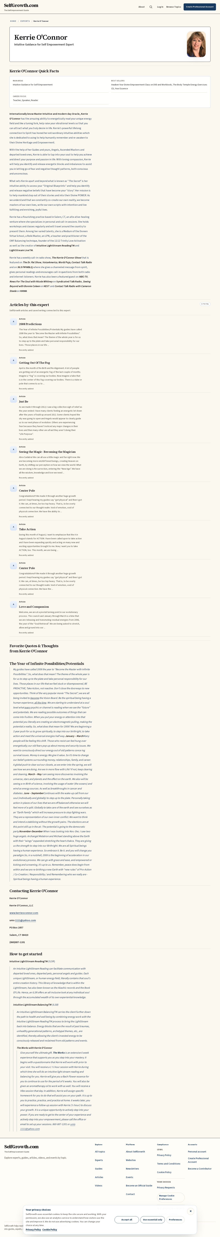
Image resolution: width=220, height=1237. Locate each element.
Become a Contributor (199, 1168)
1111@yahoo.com (25, 920)
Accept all (126, 1219)
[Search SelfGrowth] (150, 6)
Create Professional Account (198, 1160)
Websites (131, 1160)
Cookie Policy (164, 1172)
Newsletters (132, 1168)
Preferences (175, 1219)
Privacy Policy (164, 1155)
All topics (100, 1151)
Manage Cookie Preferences (166, 1197)
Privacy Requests (166, 1187)
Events (129, 1177)
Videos (98, 1185)
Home (13, 21)
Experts (25, 21)
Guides (98, 1168)
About (142, 6)
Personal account (197, 1151)
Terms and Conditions (168, 1163)
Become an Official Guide (139, 1185)
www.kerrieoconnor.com (24, 913)
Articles (99, 1177)
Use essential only (152, 1219)
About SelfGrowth (135, 1151)
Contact (130, 1194)
